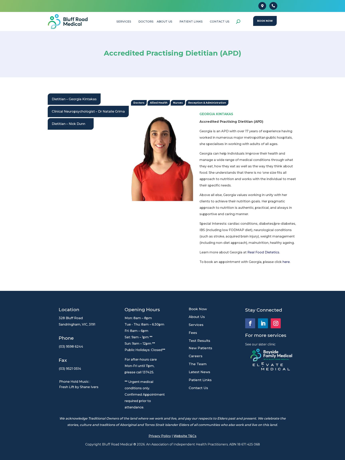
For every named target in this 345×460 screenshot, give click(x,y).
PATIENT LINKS (191, 21)
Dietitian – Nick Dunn (68, 124)
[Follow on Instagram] (276, 323)
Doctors (138, 102)
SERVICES (123, 21)
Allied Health (159, 102)
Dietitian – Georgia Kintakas (74, 99)
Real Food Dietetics (263, 252)
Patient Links (200, 380)
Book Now (265, 20)
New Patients (200, 348)
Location (69, 309)
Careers (195, 356)
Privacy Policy (160, 436)
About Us (164, 21)
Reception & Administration (207, 102)
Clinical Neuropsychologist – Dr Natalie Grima (88, 111)
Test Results (199, 341)
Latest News (199, 372)
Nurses (178, 102)
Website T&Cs (184, 436)
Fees (193, 333)
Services (196, 325)
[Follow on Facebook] (250, 323)
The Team (198, 364)
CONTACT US (219, 21)
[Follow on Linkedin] (263, 323)
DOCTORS (146, 21)
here (286, 262)
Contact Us (198, 388)
